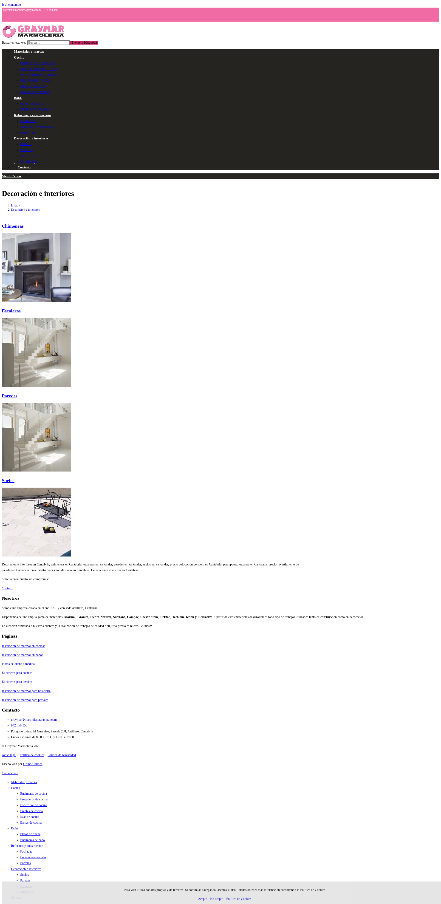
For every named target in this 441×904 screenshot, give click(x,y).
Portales (25, 863)
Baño (14, 828)
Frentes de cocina (31, 811)
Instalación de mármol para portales (25, 700)
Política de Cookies (238, 899)
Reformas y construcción (27, 846)
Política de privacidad (62, 755)
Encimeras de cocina (33, 793)
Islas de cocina (29, 817)
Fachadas (26, 851)
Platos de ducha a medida (18, 664)
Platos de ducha (30, 834)
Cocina (15, 788)
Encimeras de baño (32, 840)
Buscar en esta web (14, 42)
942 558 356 (51, 9)
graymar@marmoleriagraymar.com (22, 9)
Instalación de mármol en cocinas (23, 646)
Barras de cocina (31, 822)
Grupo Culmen (32, 764)
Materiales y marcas (24, 782)
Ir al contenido (11, 4)
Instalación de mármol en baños (22, 655)
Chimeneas (13, 226)
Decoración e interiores (25, 209)
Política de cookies (32, 755)
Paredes (9, 395)
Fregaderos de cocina (34, 799)
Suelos (8, 480)
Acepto (202, 899)
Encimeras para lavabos (17, 682)
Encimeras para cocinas (17, 673)
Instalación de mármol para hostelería (26, 691)
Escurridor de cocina (33, 805)
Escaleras (11, 310)
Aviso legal (9, 755)
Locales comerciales (33, 857)
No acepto (216, 899)
